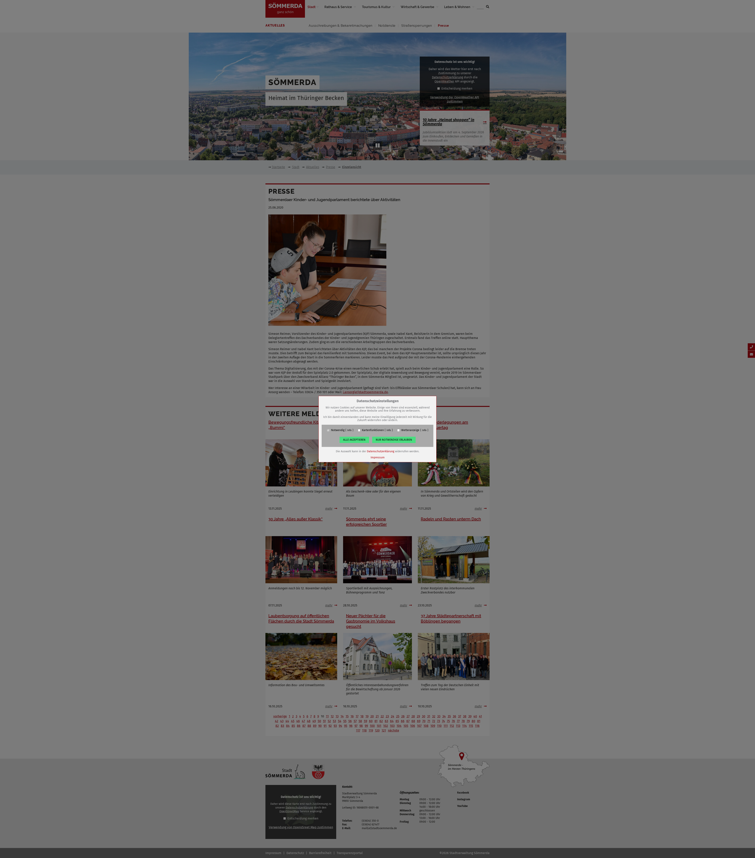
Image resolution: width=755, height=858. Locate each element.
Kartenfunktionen (373, 430)
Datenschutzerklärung (380, 451)
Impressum (378, 457)
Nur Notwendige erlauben (394, 439)
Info (349, 430)
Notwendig (337, 430)
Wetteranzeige (410, 430)
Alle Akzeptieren (354, 439)
